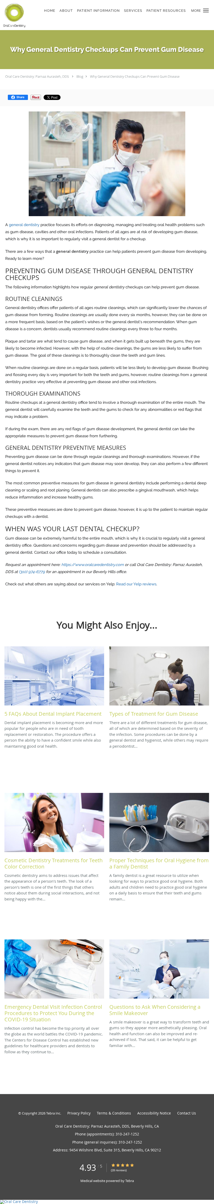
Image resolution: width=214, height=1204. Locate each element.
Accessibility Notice (154, 1113)
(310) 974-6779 (32, 571)
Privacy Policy (79, 1113)
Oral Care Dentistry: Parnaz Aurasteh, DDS (37, 76)
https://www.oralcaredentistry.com (92, 564)
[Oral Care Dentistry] (107, 1202)
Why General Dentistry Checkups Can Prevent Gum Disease (135, 76)
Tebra (129, 1180)
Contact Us (186, 1113)
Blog (79, 76)
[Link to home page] (13, 15)
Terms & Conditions (114, 1113)
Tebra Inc (53, 1113)
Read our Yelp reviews (136, 584)
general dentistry (24, 224)
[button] (206, 10)
